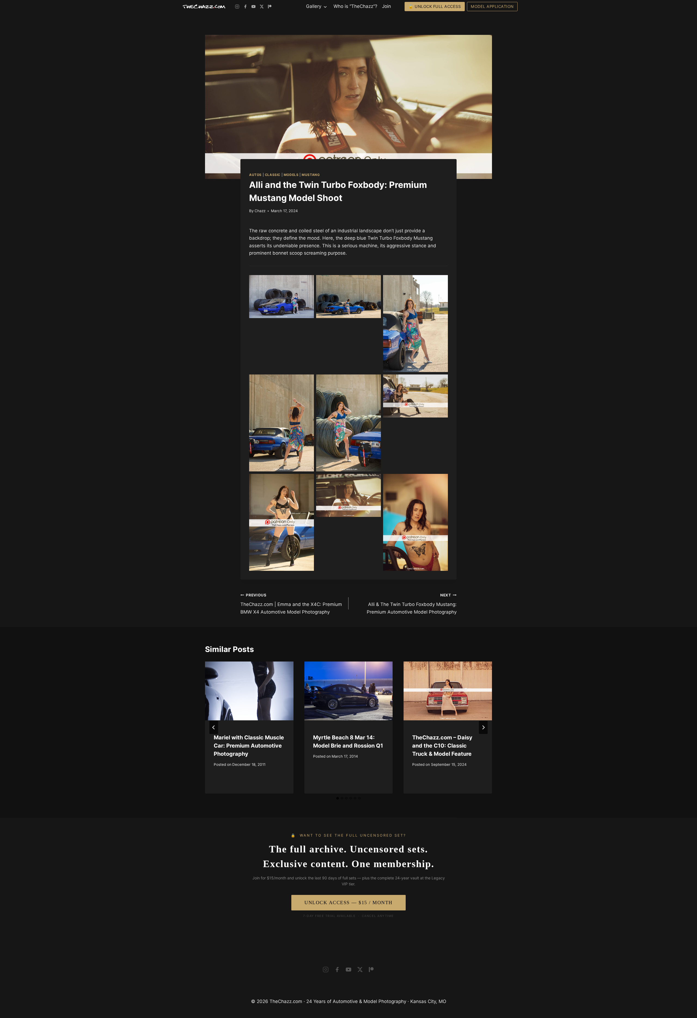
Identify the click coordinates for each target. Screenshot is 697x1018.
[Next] (483, 727)
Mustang (311, 175)
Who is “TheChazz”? (355, 6)
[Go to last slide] (213, 727)
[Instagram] (237, 6)
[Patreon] (270, 6)
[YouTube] (253, 6)
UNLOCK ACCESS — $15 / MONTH (348, 902)
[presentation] (249, 691)
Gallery (313, 6)
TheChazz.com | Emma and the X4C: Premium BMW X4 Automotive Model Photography (291, 604)
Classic (272, 175)
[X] (261, 6)
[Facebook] (245, 6)
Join (386, 6)
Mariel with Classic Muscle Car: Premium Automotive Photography (249, 745)
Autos (255, 175)
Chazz (260, 211)
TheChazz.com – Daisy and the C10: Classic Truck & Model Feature (442, 745)
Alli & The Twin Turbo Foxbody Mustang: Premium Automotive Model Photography (412, 604)
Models (291, 175)
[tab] (337, 798)
